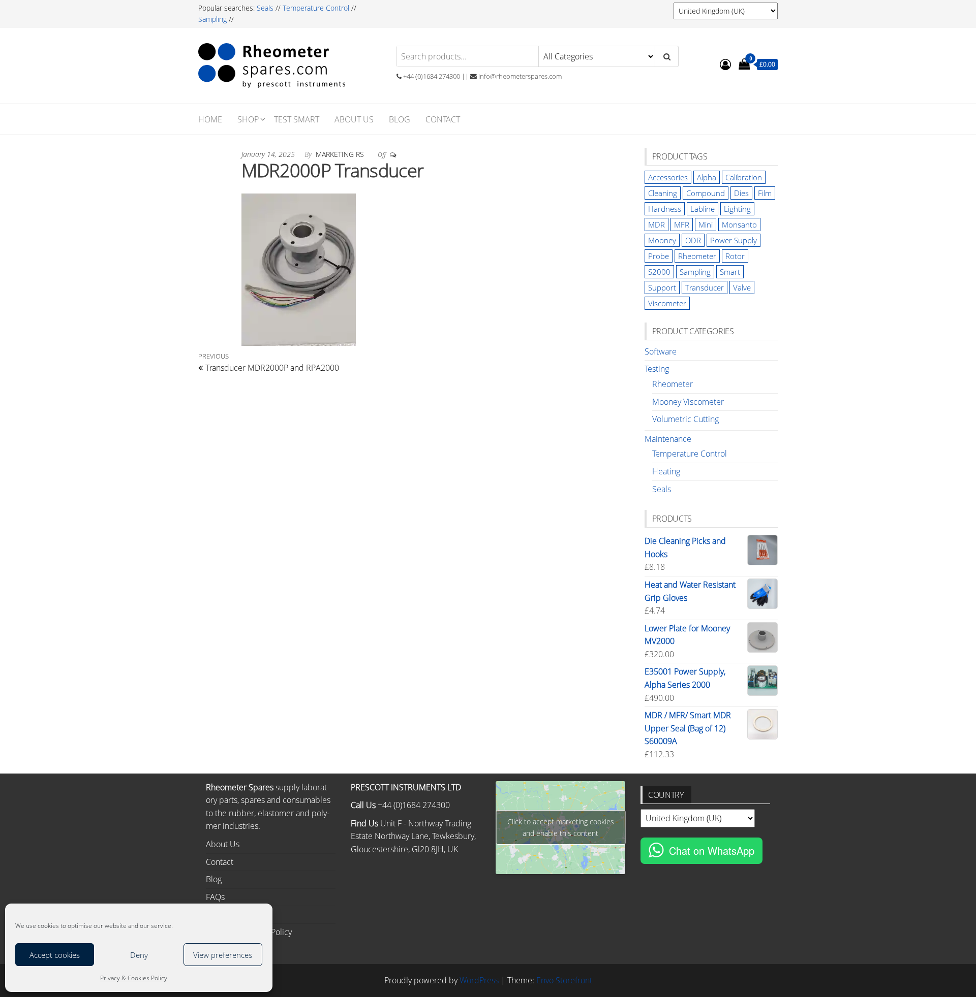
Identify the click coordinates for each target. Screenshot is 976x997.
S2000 (659, 272)
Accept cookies (54, 955)
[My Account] (725, 64)
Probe (658, 256)
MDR (656, 224)
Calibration (743, 177)
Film (765, 193)
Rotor (735, 256)
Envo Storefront (564, 980)
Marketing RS (341, 154)
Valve (742, 287)
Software (661, 351)
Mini (705, 224)
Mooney (662, 240)
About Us (354, 119)
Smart (730, 272)
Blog (399, 119)
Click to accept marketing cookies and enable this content (560, 827)
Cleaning (662, 193)
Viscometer (667, 303)
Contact (442, 119)
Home (210, 119)
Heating (666, 471)
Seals (266, 8)
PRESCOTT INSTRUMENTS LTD (406, 787)
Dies (741, 193)
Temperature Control (316, 8)
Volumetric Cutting (685, 419)
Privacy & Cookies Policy (133, 978)
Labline (702, 209)
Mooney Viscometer (688, 401)
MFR (681, 224)
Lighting (737, 209)
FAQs (215, 897)
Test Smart (296, 119)
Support (662, 287)
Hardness (664, 209)
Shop (248, 119)
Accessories (668, 177)
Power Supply (733, 240)
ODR (693, 240)
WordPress (479, 980)
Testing (657, 368)
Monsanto (739, 224)
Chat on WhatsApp (711, 850)
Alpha (706, 177)
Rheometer (697, 256)
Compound (705, 193)
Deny (139, 955)
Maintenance (668, 438)
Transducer (704, 287)
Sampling (212, 19)
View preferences (222, 955)
